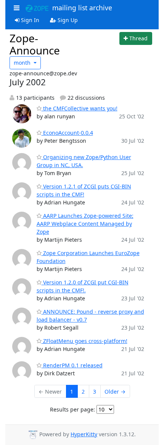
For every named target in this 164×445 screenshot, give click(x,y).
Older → (115, 391)
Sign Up (67, 20)
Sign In (29, 20)
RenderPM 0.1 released (72, 365)
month (23, 62)
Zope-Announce (35, 44)
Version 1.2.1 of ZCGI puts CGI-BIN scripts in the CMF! (84, 190)
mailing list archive (80, 7)
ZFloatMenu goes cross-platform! (84, 341)
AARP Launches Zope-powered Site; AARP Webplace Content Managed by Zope (85, 223)
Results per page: (72, 409)
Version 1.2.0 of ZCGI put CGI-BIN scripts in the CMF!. (83, 286)
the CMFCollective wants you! (79, 108)
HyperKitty (84, 434)
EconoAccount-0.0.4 (67, 132)
